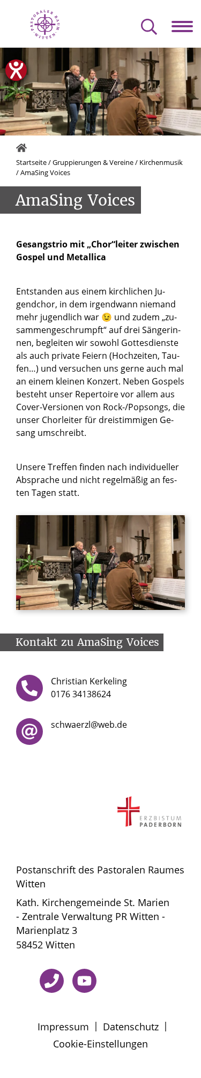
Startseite (31, 162)
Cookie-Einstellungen (100, 1043)
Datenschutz (131, 1026)
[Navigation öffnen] (186, 26)
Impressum (63, 1026)
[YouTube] (84, 981)
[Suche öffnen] (149, 27)
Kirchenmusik (161, 162)
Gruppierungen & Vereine (93, 162)
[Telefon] (52, 981)
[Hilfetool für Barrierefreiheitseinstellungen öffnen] (16, 70)
